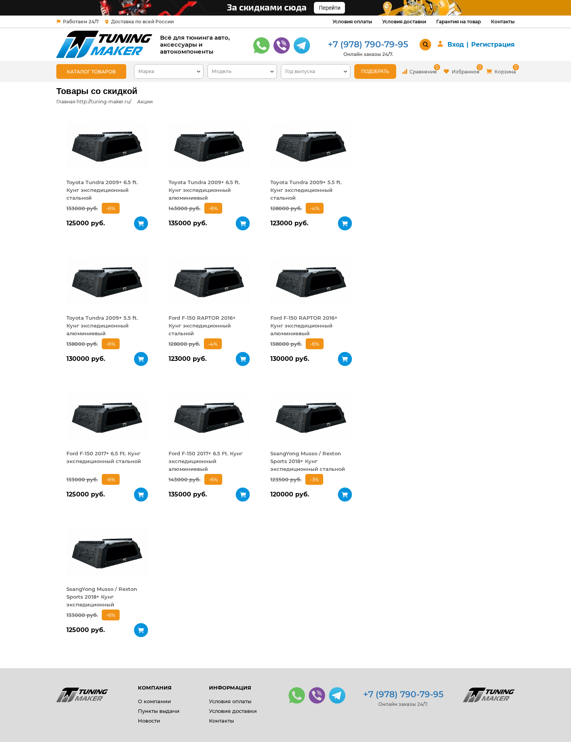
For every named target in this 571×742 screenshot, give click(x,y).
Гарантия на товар (458, 21)
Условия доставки (404, 21)
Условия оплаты (352, 21)
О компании (154, 701)
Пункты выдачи (158, 711)
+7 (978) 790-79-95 (368, 44)
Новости (149, 721)
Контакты (503, 21)
